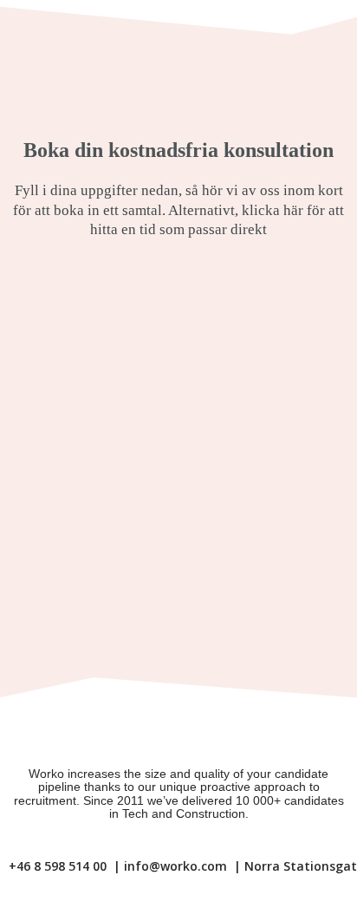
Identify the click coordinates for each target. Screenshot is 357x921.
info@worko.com (175, 866)
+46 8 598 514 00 (58, 866)
